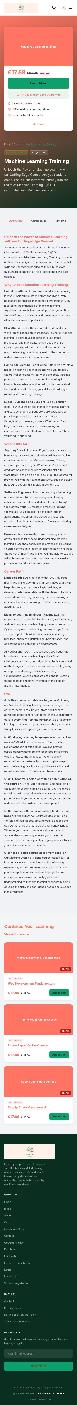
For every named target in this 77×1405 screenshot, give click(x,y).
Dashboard (10, 1249)
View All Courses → (16, 934)
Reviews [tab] (60, 220)
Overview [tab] (16, 220)
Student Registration (16, 1283)
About (8, 1215)
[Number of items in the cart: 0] (54, 8)
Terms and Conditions (17, 1321)
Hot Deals (10, 1256)
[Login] (63, 8)
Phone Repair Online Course (28, 1045)
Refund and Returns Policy (20, 1314)
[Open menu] (70, 8)
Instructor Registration (17, 1262)
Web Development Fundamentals (31, 983)
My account (11, 1276)
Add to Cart (59, 992)
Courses (18, 144)
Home (7, 144)
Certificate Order (14, 1229)
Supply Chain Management (27, 1107)
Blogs (7, 1208)
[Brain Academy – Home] (38, 1151)
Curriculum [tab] (38, 220)
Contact (9, 1235)
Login (7, 1269)
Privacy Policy (12, 1308)
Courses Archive (14, 1242)
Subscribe (38, 1366)
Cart (6, 1222)
